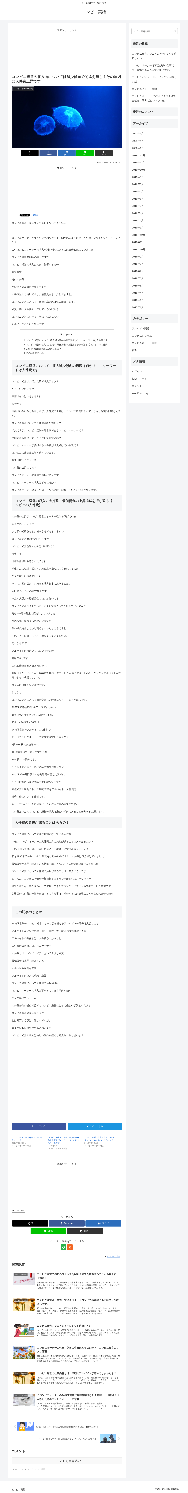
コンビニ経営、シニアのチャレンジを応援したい (154, 56)
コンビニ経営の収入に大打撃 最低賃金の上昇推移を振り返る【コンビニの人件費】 (68, 344)
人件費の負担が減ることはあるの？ (43, 348)
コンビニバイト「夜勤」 (145, 89)
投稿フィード (139, 378)
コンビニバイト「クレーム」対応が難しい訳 (154, 79)
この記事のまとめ (35, 353)
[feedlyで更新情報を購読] (63, 1247)
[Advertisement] (67, 52)
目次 (62, 334)
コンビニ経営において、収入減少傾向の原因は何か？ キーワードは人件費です (66, 340)
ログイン (137, 371)
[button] (104, 153)
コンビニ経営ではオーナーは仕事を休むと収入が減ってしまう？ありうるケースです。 (63, 1140)
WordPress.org (140, 393)
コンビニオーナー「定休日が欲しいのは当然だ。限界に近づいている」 (154, 98)
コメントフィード (142, 386)
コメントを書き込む (67, 1461)
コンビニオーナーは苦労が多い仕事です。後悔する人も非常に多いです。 (153, 67)
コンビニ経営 (19, 1211)
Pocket (34, 215)
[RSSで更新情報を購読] (70, 1247)
